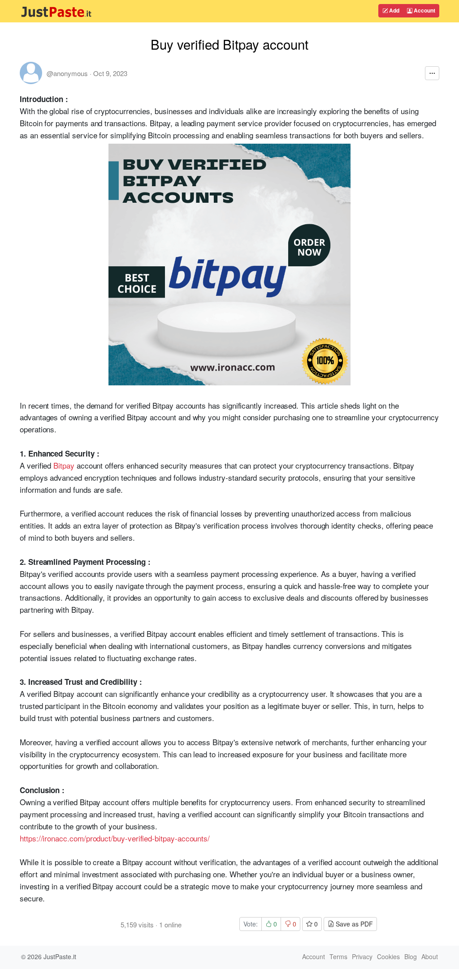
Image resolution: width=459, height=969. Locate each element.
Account (423, 10)
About (429, 956)
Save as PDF (353, 923)
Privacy (362, 956)
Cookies (388, 956)
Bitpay (63, 465)
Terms (338, 956)
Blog (410, 956)
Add (393, 10)
